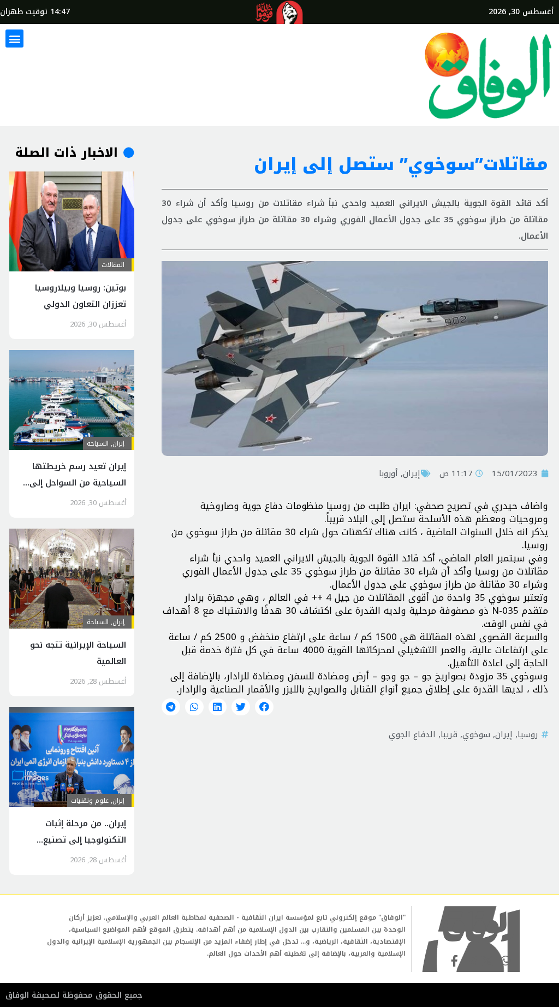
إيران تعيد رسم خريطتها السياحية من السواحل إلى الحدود (77, 483)
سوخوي (476, 734)
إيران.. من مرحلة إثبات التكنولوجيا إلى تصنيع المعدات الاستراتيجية (84, 840)
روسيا (528, 734)
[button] (14, 38)
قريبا (449, 734)
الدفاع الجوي (412, 734)
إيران (411, 473)
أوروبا (388, 473)
